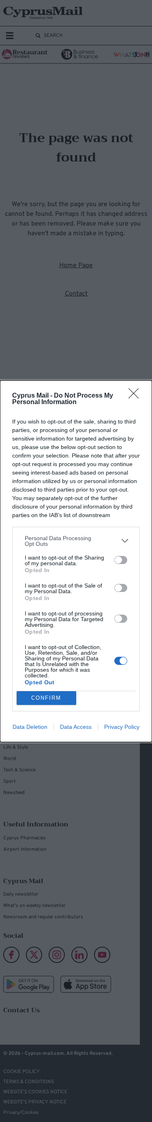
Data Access (76, 727)
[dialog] (76, 561)
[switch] (120, 560)
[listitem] (76, 541)
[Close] (136, 396)
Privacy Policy (121, 727)
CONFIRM (46, 698)
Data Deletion (30, 727)
